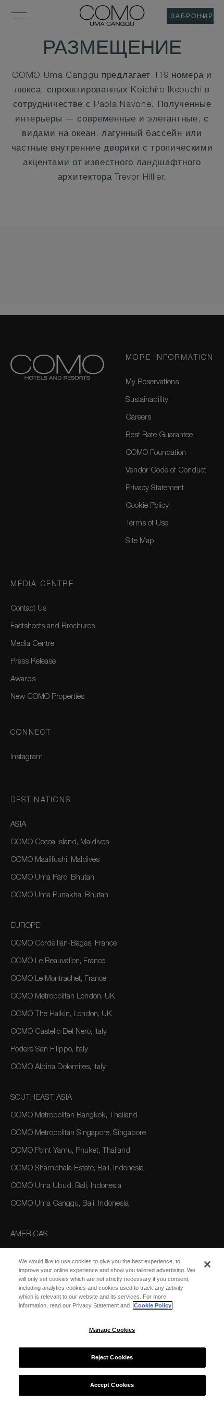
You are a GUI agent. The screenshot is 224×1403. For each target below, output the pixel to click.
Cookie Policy (152, 1305)
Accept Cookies (112, 1385)
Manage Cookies (112, 1330)
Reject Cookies (112, 1357)
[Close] (207, 1264)
